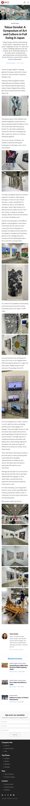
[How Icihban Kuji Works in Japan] (5, 682)
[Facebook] (2, 795)
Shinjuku (6, 758)
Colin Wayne (14, 686)
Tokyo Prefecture (9, 774)
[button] (24, 2)
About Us (6, 745)
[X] (5, 795)
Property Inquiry (8, 787)
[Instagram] (8, 795)
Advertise (7, 790)
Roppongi (7, 767)
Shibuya (6, 761)
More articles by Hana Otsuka (16, 649)
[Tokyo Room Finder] (5, 2)
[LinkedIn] (10, 795)
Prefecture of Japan (9, 777)
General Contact (8, 784)
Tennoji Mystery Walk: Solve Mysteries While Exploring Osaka (19, 667)
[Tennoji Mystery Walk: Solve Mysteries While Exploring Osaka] (5, 665)
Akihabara (7, 764)
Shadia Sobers (14, 671)
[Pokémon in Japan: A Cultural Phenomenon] (5, 697)
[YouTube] (13, 795)
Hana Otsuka (11, 63)
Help (5, 751)
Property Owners (9, 748)
